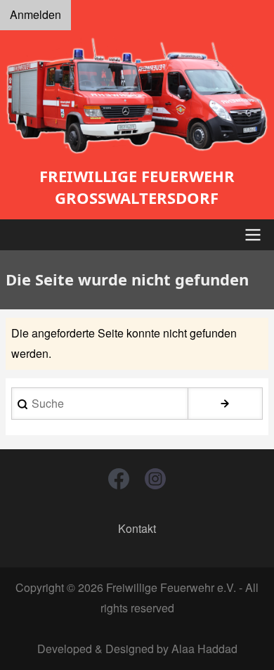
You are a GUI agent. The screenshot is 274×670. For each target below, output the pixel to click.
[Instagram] (155, 478)
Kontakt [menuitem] (137, 528)
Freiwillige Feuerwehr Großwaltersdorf (137, 186)
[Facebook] (118, 478)
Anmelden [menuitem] (35, 14)
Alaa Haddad (204, 648)
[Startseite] (137, 95)
